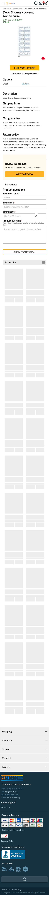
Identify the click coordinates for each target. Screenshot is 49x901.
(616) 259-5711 (11, 792)
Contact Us (5, 807)
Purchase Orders (7, 841)
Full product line (24, 68)
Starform (25, 84)
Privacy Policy (16, 890)
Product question (12, 221)
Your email (8, 203)
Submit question (24, 252)
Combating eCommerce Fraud (12, 830)
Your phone (9, 212)
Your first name (10, 193)
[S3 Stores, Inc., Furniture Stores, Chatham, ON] (13, 854)
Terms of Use (5, 890)
